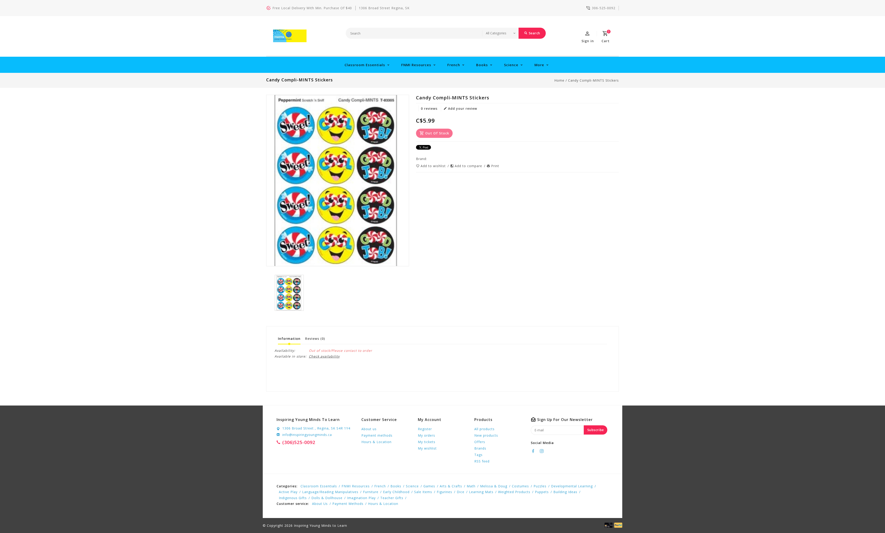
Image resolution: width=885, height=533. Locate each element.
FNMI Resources (416, 64)
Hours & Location (376, 442)
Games (429, 486)
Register (425, 429)
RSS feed (482, 461)
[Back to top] (871, 519)
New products (486, 435)
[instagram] (543, 451)
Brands (480, 448)
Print (495, 166)
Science (511, 64)
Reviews (315, 338)
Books (482, 64)
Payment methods (376, 435)
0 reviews (429, 108)
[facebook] (534, 451)
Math (471, 486)
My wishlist (427, 448)
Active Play (288, 492)
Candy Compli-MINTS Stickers (593, 80)
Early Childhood (396, 492)
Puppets (542, 492)
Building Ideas (565, 492)
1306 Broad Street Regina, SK (384, 8)
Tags (478, 455)
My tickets (426, 442)
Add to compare (469, 166)
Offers (479, 442)
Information (289, 338)
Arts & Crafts (451, 486)
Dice (460, 492)
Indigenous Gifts (293, 498)
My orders (426, 435)
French (453, 64)
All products (484, 429)
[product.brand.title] (428, 158)
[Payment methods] (617, 525)
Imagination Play (361, 498)
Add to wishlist (434, 166)
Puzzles (540, 486)
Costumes (520, 486)
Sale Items (423, 492)
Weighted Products (514, 492)
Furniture (370, 492)
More (539, 64)
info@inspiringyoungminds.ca (307, 434)
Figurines (444, 492)
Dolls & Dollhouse (326, 498)
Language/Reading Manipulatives (330, 492)
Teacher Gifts (391, 498)
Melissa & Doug (493, 486)
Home (559, 80)
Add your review (462, 108)
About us (369, 429)
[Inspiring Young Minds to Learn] (290, 36)
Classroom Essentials (365, 64)
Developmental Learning (572, 486)
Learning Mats (481, 492)
